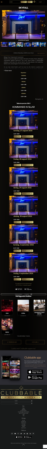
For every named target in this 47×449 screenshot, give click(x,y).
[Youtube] (15, 433)
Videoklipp (23, 409)
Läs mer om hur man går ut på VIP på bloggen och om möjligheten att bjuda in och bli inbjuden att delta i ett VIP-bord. (35, 366)
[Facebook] (18, 433)
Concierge (23, 424)
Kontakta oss (23, 421)
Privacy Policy (24, 443)
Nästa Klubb (34, 342)
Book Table (17, 136)
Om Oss (23, 420)
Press (23, 414)
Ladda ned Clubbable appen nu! (23, 348)
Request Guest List (28, 136)
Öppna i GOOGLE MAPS (41, 53)
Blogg (23, 408)
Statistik (23, 426)
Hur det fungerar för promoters (23, 411)
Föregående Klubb (12, 342)
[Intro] (23, 445)
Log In (40, 2)
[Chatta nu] (34, 2)
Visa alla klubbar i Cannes (23, 336)
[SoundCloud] (24, 433)
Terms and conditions (15, 443)
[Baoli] (7, 324)
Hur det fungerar (24, 410)
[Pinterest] (33, 433)
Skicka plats (23, 425)
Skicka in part (23, 427)
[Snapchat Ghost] (27, 433)
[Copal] (23, 305)
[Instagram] (12, 433)
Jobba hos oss (23, 422)
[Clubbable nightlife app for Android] (28, 289)
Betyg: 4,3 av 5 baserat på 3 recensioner (14, 57)
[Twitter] (21, 433)
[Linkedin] (30, 433)
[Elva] (7, 305)
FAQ (23, 415)
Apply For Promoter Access (23, 413)
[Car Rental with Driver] (39, 305)
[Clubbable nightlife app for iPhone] (19, 289)
